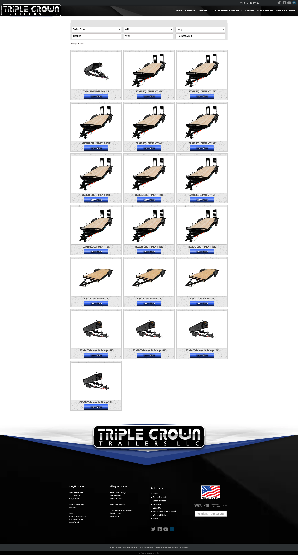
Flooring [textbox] (77, 36)
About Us (190, 10)
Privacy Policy (174, 547)
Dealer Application (159, 501)
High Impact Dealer (153, 553)
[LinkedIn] (294, 2)
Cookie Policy (184, 547)
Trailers (203, 10)
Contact (249, 10)
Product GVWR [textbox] (184, 36)
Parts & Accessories (160, 497)
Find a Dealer (265, 10)
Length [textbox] (180, 29)
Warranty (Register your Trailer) (164, 511)
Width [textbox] (128, 29)
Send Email (72, 507)
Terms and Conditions (162, 547)
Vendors (156, 519)
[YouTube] (289, 2)
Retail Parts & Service (226, 10)
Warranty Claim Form (160, 515)
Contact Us (157, 508)
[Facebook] (284, 2)
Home (179, 10)
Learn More (96, 96)
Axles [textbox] (127, 36)
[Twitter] (279, 2)
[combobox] (96, 29)
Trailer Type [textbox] (79, 29)
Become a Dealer (285, 10)
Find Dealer (157, 504)
